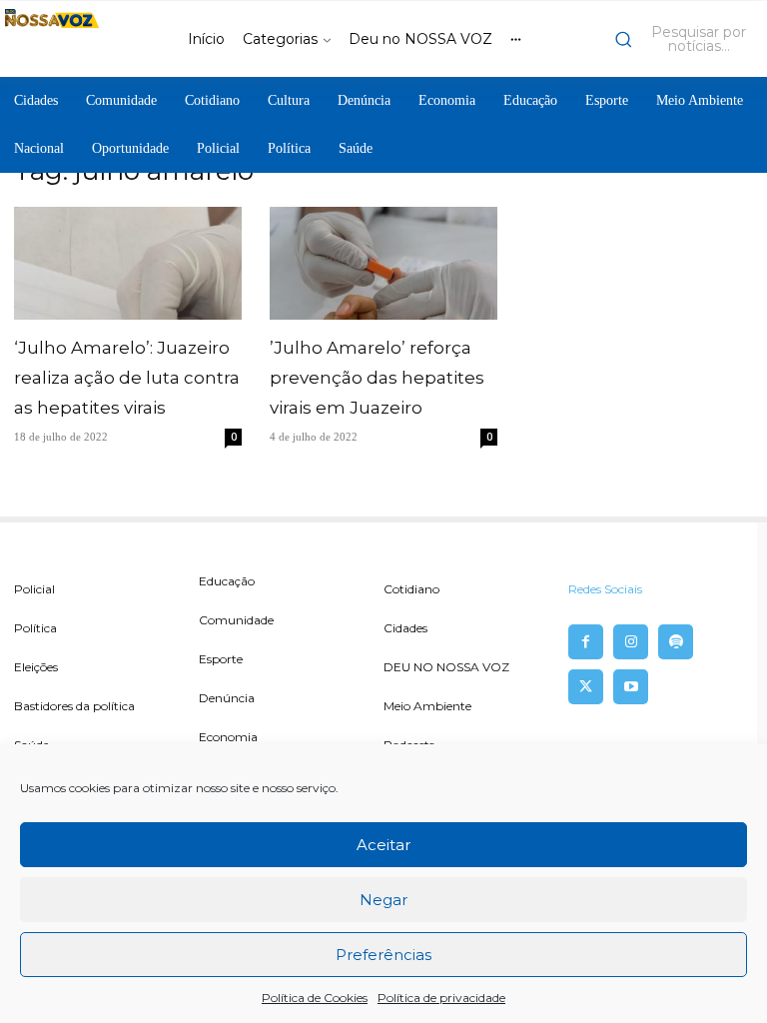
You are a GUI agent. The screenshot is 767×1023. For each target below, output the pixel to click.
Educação (227, 580)
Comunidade (236, 619)
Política (35, 627)
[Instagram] (630, 641)
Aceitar (383, 844)
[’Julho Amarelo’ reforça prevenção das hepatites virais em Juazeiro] (383, 263)
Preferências (383, 954)
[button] (686, 39)
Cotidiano (411, 588)
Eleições (36, 666)
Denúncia (227, 697)
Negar (383, 899)
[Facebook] (585, 641)
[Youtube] (630, 686)
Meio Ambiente (427, 705)
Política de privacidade (441, 997)
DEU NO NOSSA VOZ (446, 666)
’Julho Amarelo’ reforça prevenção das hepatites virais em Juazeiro (377, 378)
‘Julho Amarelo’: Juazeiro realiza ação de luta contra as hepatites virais (127, 378)
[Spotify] (675, 641)
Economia (228, 736)
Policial (34, 588)
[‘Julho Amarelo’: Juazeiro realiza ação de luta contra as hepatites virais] (128, 263)
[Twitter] (585, 686)
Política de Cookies (315, 997)
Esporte (221, 658)
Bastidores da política (74, 705)
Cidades (405, 627)
